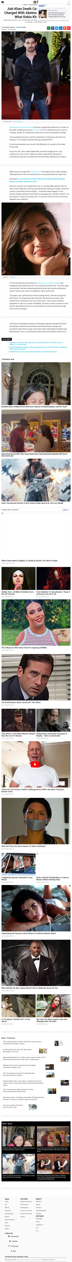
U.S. (37, 1231)
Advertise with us (26, 1201)
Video (7, 1228)
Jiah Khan (36, 130)
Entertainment (10, 1219)
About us (39, 1201)
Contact (38, 1213)
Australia (39, 1218)
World (7, 1207)
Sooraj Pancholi (36, 172)
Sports (7, 1216)
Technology (9, 1213)
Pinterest (14, 1246)
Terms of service (26, 1210)
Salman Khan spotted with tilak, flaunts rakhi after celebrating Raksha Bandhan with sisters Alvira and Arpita (52, 1149)
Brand (38, 1204)
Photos (7, 1225)
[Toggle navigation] (2, 2)
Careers (38, 1207)
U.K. (37, 1228)
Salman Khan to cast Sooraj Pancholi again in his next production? (33, 352)
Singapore (39, 1225)
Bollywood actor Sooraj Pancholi (21, 127)
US (6, 1204)
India (6, 1201)
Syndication (24, 1207)
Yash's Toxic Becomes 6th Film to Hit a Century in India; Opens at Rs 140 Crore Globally (32, 503)
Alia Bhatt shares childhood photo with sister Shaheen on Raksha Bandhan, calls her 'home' (34, 407)
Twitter (14, 1241)
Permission (24, 1204)
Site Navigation (41, 1210)
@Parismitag (22, 27)
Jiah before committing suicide (48, 283)
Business (8, 1210)
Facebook (14, 1236)
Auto (6, 1222)
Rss (14, 1251)
